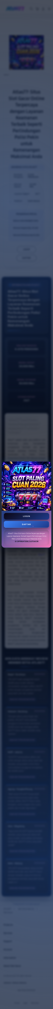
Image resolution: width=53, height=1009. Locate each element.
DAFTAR (26, 524)
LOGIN (26, 516)
